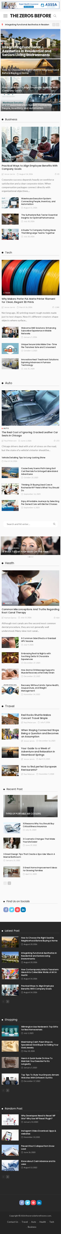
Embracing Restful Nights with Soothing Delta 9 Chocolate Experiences (36, 656)
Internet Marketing (14, 545)
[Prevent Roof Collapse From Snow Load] (10, 1150)
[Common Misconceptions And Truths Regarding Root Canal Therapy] (30, 588)
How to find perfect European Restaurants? (39, 768)
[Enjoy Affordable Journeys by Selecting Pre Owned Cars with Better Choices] (10, 505)
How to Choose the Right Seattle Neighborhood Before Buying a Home (30, 71)
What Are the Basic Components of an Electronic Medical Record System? (25, 550)
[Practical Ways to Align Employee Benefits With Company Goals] (30, 85)
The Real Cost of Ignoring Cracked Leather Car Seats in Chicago (30, 434)
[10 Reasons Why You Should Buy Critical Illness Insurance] (11, 827)
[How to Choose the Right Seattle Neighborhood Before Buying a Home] (30, 67)
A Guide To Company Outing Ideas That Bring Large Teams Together (38, 231)
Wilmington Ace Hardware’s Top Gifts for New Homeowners (39, 1028)
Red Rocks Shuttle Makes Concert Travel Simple (36, 716)
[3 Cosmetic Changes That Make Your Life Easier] (11, 843)
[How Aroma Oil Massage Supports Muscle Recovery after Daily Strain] (10, 674)
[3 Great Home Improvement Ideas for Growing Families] (11, 871)
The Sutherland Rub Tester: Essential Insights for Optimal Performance (39, 216)
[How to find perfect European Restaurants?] (10, 770)
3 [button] (31, 557)
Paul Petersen (10, 441)
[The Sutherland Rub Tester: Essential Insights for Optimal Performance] (10, 219)
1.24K (57, 307)
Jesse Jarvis (9, 174)
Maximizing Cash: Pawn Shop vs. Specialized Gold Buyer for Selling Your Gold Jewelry (39, 1044)
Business (9, 159)
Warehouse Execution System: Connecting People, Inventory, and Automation (27, 106)
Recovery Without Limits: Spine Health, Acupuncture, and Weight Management (40, 688)
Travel (25, 1222)
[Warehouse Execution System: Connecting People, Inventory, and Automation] (30, 102)
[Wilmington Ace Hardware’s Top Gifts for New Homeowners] (10, 1030)
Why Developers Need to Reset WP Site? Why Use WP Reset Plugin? (38, 1117)
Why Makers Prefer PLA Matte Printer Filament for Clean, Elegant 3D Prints (28, 300)
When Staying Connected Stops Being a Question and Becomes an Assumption (40, 733)
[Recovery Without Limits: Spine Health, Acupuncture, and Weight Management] (10, 689)
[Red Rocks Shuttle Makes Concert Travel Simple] (10, 718)
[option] (27, 24)
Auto (6, 428)
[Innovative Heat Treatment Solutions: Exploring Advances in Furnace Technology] (10, 363)
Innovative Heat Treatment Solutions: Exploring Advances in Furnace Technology (40, 362)
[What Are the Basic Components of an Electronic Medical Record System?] (30, 545)
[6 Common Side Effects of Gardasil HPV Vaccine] (10, 642)
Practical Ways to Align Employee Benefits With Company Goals (30, 89)
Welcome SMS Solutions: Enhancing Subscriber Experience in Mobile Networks (38, 331)
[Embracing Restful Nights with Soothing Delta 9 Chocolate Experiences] (10, 657)
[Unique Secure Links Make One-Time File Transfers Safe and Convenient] (10, 348)
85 (58, 174)
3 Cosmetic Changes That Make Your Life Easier (39, 840)
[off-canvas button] (5, 16)
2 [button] (29, 557)
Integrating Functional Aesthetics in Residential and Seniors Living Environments (26, 51)
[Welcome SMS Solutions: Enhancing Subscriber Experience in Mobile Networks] (10, 332)
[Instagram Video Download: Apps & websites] (10, 1135)
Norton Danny (10, 618)
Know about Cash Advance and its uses (38, 1162)
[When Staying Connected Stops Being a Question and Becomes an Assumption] (10, 734)
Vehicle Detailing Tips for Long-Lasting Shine (23, 457)
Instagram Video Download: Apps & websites (38, 1132)
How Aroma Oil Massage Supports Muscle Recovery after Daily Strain (37, 671)
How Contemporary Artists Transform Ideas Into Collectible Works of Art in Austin (40, 972)
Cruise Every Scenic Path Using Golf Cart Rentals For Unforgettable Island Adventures (39, 471)
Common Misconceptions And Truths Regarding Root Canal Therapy (30, 611)
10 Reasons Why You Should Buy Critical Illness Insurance (38, 825)
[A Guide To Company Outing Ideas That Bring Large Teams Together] (10, 234)
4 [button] (33, 557)
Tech (7, 293)
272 (57, 441)
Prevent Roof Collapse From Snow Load (37, 1147)
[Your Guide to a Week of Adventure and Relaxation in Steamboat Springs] (10, 752)
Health (8, 603)
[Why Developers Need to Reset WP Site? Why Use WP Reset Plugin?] (10, 1119)
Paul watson (29, 774)
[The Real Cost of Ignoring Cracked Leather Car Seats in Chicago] (30, 408)
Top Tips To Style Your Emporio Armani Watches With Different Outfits (40, 1076)
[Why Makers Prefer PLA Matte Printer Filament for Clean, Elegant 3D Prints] (30, 277)
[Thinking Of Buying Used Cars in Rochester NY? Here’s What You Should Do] (10, 488)
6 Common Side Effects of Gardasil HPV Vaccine (38, 640)
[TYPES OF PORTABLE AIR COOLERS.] (30, 806)
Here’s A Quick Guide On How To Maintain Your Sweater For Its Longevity (36, 1061)
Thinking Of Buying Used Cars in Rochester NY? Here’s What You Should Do (40, 487)
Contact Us (12, 1222)
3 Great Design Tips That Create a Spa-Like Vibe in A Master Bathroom (29, 855)
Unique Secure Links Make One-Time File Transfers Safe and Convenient (39, 346)
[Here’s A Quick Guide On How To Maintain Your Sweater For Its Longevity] (10, 1062)
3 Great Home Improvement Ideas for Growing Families (40, 869)
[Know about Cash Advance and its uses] (10, 1165)
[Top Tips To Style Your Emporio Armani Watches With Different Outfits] (10, 1079)
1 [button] (28, 557)
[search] (54, 15)
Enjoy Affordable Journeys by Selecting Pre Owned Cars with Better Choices (40, 503)
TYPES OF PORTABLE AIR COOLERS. (23, 813)
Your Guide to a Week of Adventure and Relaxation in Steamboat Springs (38, 751)
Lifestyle (8, 43)
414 (57, 618)
